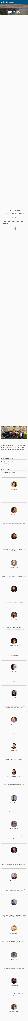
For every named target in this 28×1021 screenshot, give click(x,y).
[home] (7, 2)
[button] (25, 2)
